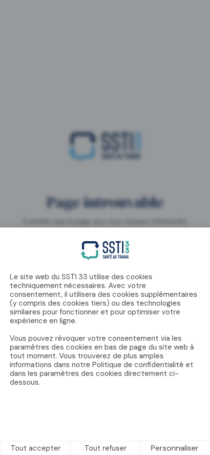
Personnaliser (175, 448)
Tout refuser (105, 448)
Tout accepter (36, 448)
